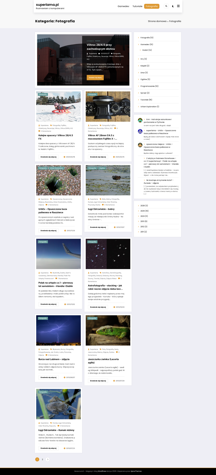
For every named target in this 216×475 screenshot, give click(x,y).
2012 (142, 226)
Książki (143, 65)
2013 (142, 221)
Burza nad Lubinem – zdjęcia (54, 359)
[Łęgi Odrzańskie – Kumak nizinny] (58, 404)
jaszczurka (92, 352)
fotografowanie (44, 352)
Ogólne (102, 168)
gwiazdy (105, 275)
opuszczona (57, 199)
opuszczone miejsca (155, 144)
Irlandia (60, 275)
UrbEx (69, 202)
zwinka (111, 352)
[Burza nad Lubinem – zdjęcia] (58, 330)
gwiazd (99, 275)
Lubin (61, 352)
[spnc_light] (173, 6)
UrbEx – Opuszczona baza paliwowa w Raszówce (52, 211)
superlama (93, 53)
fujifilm (89, 56)
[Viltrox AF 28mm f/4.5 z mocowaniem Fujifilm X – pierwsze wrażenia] (108, 106)
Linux (143, 72)
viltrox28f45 (119, 56)
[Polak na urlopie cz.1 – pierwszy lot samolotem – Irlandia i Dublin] (58, 253)
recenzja (104, 56)
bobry (108, 199)
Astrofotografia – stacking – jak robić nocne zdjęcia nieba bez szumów (105, 287)
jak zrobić (54, 352)
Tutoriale (137, 6)
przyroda (91, 205)
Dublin (62, 273)
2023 (143, 216)
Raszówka (48, 202)
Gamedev (123, 6)
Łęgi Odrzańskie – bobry (101, 209)
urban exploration (59, 202)
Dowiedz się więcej (95, 77)
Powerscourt (49, 278)
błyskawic (56, 349)
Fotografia (152, 6)
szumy (90, 278)
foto (103, 349)
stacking (118, 275)
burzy (63, 349)
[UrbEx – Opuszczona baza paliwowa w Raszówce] (58, 180)
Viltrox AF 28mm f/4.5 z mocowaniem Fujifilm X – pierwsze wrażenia (101, 137)
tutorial (96, 278)
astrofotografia (115, 273)
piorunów (67, 352)
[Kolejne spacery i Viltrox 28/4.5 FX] (58, 106)
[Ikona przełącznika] (178, 6)
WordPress (102, 471)
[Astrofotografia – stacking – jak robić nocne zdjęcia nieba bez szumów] (108, 253)
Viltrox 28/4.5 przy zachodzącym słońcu (101, 46)
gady (116, 349)
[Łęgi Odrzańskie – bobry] (108, 180)
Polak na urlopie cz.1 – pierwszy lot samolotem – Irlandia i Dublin (55, 284)
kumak (90, 202)
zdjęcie (105, 352)
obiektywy (97, 56)
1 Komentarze (63, 278)
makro (99, 352)
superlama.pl (47, 4)
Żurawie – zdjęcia (151, 183)
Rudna (98, 205)
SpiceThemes (136, 471)
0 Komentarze (46, 131)
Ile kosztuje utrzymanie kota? (159, 180)
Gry (142, 59)
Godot (145, 50)
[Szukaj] (166, 6)
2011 (142, 231)
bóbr (104, 199)
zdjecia (41, 205)
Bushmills (56, 273)
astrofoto (105, 273)
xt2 (88, 59)
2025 (143, 211)
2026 (143, 205)
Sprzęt (143, 93)
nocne (112, 275)
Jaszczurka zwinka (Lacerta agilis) (103, 361)
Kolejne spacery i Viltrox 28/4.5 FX (55, 137)
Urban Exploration (56, 168)
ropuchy (52, 426)
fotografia (116, 53)
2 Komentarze (53, 205)
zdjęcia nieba (111, 278)
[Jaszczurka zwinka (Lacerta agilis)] (108, 330)
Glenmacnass (52, 275)
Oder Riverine (112, 202)
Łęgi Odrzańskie (100, 202)
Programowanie (148, 86)
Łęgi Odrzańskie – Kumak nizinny (56, 430)
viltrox (111, 56)
